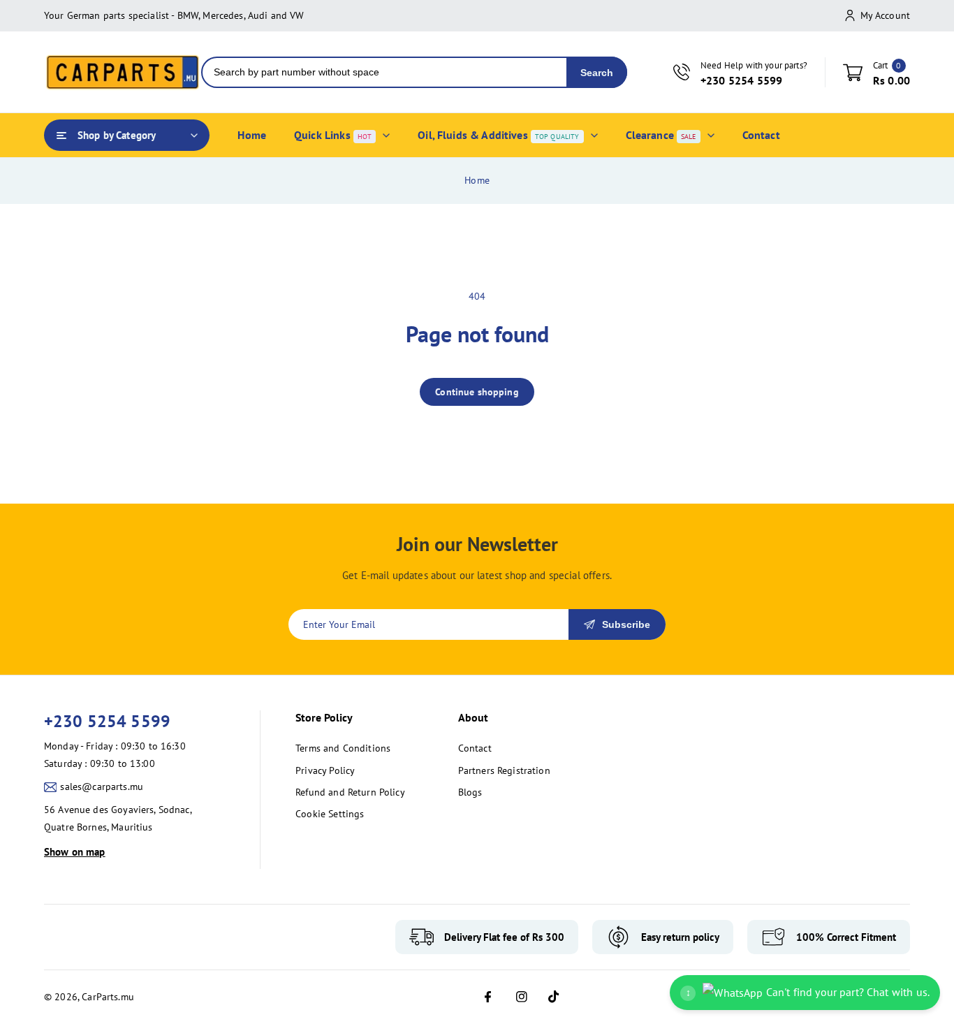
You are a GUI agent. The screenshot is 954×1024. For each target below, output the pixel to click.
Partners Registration (504, 770)
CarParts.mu (108, 996)
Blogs (470, 792)
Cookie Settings (329, 813)
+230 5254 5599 (107, 721)
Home (477, 180)
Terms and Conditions (342, 748)
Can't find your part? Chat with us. (808, 992)
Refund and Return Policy (350, 792)
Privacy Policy (325, 770)
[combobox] (384, 72)
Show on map (74, 851)
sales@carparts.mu (101, 786)
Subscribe (626, 624)
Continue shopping (477, 392)
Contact (475, 748)
